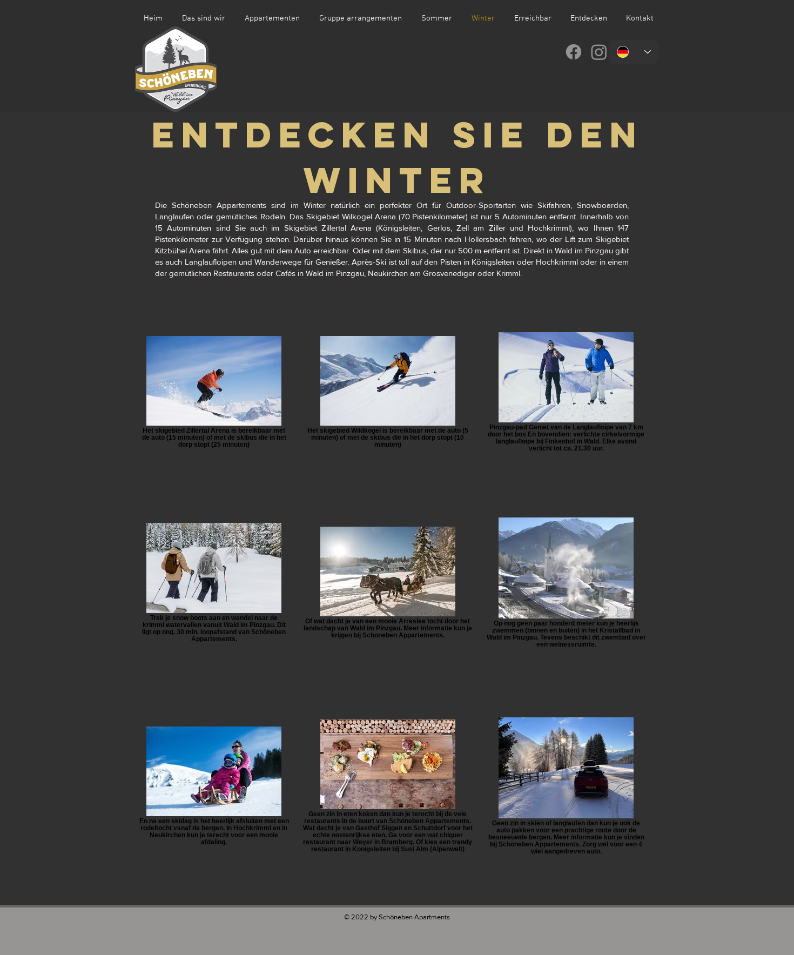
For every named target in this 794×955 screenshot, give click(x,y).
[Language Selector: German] (633, 52)
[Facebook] (573, 52)
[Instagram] (599, 52)
